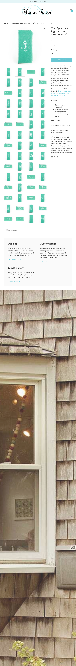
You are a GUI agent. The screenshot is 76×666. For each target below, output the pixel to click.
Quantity (54, 50)
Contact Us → (44, 261)
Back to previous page (11, 230)
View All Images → (14, 281)
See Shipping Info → (14, 259)
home (6, 23)
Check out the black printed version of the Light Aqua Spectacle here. (61, 93)
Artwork (54, 41)
